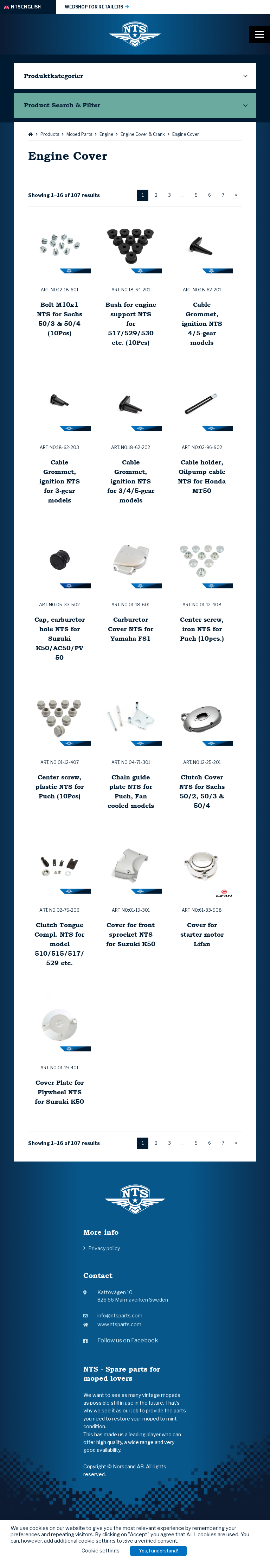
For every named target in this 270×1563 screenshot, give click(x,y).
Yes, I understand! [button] (158, 1550)
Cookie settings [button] (101, 1551)
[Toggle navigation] (259, 34)
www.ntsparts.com (119, 1324)
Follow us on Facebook (127, 1340)
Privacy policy (104, 1248)
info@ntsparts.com (119, 1315)
